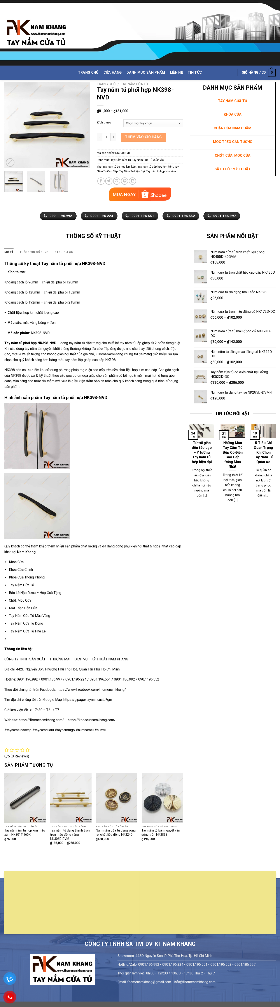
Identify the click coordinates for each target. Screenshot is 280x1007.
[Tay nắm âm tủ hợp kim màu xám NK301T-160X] (25, 798)
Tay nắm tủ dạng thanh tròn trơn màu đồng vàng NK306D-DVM (70, 834)
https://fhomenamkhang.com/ (42, 720)
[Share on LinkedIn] (132, 181)
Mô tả (9, 252)
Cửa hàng (112, 72)
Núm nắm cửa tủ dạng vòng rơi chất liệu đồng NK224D (116, 833)
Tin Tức (195, 72)
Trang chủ (106, 84)
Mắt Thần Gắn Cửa (23, 608)
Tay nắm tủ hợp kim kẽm (161, 171)
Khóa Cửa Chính (21, 570)
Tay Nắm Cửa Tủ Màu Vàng (29, 616)
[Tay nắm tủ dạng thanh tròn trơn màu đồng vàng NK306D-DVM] (71, 798)
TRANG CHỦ (88, 72)
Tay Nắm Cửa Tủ (134, 84)
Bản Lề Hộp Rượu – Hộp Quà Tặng (35, 593)
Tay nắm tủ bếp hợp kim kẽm (155, 166)
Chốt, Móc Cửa (20, 600)
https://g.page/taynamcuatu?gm (87, 700)
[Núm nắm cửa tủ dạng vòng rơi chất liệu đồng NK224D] (116, 798)
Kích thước (104, 122)
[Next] (83, 125)
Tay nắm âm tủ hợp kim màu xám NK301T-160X (24, 833)
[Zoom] (10, 162)
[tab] (9, 252)
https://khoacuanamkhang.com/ (92, 720)
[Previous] (12, 125)
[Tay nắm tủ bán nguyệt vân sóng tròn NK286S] (162, 798)
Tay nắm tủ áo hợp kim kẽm (119, 166)
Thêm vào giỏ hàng (143, 137)
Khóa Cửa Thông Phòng (27, 577)
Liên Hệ (176, 72)
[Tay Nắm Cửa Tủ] (36, 33)
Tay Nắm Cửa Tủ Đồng (26, 623)
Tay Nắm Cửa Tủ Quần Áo (148, 159)
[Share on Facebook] (101, 181)
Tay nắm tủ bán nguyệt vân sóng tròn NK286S (161, 833)
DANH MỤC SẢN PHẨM (145, 72)
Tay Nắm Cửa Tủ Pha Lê (27, 631)
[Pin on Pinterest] (124, 181)
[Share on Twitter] (108, 181)
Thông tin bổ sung (34, 252)
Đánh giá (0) (63, 252)
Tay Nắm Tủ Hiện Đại (132, 171)
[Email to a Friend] (116, 181)
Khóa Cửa (16, 562)
